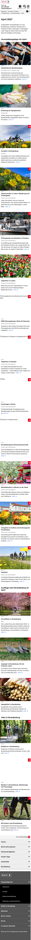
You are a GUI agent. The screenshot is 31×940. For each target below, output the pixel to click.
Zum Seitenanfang (21, 837)
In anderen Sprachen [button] (8, 926)
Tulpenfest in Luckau (8, 281)
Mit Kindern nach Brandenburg (11, 823)
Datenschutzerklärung (9, 896)
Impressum (5, 887)
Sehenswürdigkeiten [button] (8, 852)
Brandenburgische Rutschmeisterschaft (14, 445)
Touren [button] (3, 842)
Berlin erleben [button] (6, 916)
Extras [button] (3, 921)
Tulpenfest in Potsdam (8, 362)
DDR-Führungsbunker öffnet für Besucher (15, 321)
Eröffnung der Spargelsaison (11, 110)
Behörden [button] (4, 911)
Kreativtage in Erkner (8, 404)
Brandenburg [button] (5, 866)
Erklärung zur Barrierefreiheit (11, 901)
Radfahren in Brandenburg (10, 746)
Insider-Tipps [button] (5, 857)
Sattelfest (4, 572)
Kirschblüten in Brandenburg (11, 619)
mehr (23, 79)
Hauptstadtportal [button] (7, 882)
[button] (28, 11)
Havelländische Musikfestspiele (11, 68)
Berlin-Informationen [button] (8, 847)
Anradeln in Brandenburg (9, 151)
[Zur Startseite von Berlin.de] (6, 876)
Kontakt (4, 891)
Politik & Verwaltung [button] (8, 906)
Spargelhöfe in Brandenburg (10, 704)
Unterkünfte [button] (5, 862)
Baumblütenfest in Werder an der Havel (14, 487)
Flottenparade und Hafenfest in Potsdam (15, 238)
